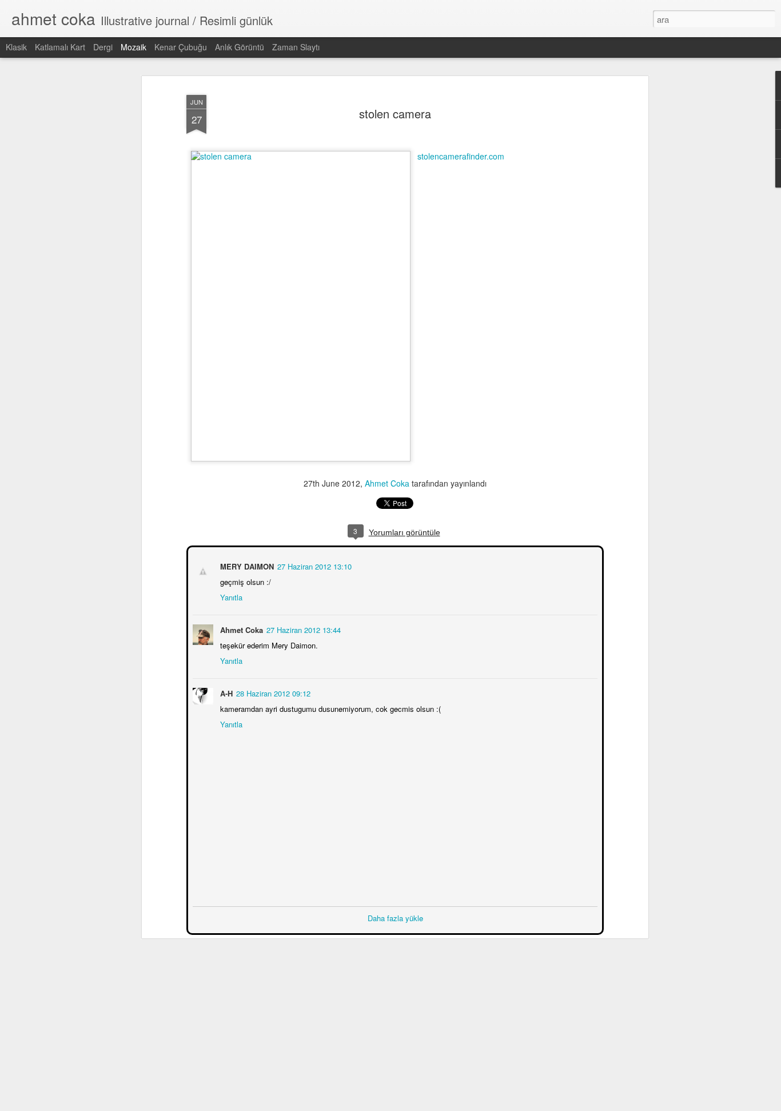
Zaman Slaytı (296, 47)
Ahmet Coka (387, 483)
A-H (225, 692)
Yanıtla (230, 596)
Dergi (103, 47)
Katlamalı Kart (60, 47)
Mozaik (133, 47)
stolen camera (395, 113)
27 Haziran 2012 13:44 (302, 628)
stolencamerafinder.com (460, 156)
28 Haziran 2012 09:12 (272, 692)
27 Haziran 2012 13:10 (313, 565)
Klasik (16, 47)
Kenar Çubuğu (180, 47)
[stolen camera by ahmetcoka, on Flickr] (300, 156)
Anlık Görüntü (239, 47)
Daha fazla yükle (395, 916)
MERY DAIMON (246, 565)
